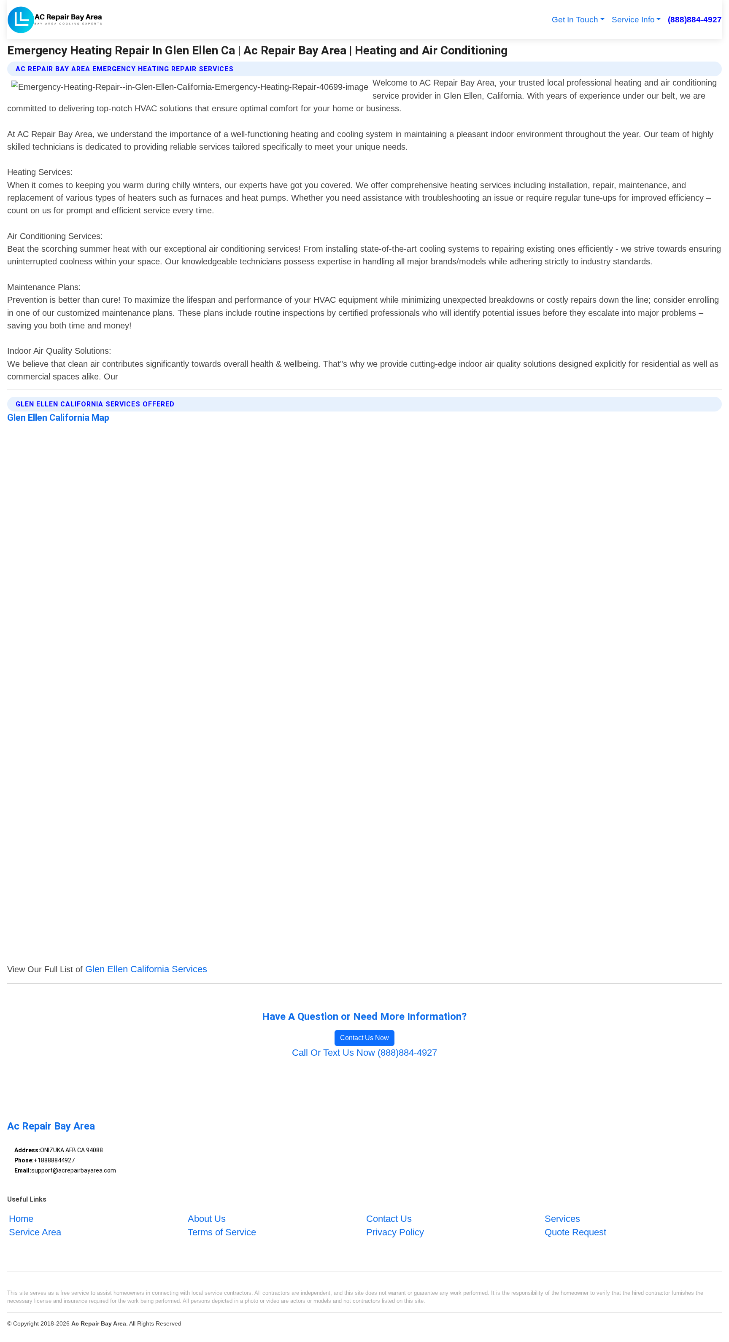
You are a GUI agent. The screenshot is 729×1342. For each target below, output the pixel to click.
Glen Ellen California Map (58, 417)
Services (562, 1218)
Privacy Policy (395, 1232)
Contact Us (389, 1218)
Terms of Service (222, 1232)
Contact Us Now (364, 1037)
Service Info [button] (633, 19)
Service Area (35, 1232)
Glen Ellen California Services (146, 969)
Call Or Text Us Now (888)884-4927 (364, 1052)
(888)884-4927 (694, 19)
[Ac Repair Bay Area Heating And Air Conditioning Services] (55, 19)
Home (21, 1218)
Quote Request (575, 1232)
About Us (207, 1218)
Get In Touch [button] (575, 19)
